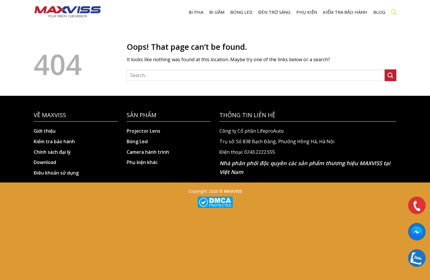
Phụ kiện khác (142, 162)
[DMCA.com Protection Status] (215, 202)
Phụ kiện (306, 12)
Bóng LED (241, 12)
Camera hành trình (148, 152)
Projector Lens (143, 131)
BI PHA (196, 12)
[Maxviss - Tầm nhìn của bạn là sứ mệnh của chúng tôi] (68, 12)
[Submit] (390, 75)
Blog (379, 12)
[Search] (393, 12)
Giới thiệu (45, 131)
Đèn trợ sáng (274, 12)
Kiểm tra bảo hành (345, 12)
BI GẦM (216, 12)
